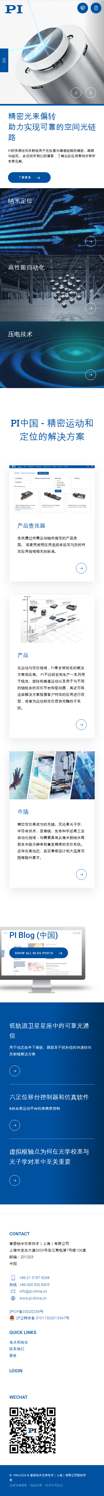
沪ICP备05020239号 (26, 1311)
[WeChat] (32, 1430)
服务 (13, 1355)
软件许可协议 (54, 1485)
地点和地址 (18, 1342)
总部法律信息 (18, 1485)
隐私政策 (36, 1485)
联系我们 (16, 1349)
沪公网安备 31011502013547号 (42, 1318)
